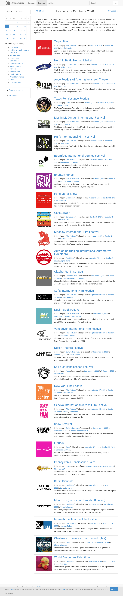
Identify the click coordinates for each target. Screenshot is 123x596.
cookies (12, 589)
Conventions (14, 58)
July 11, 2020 (90, 542)
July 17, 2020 (95, 523)
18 (28, 30)
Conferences (14, 61)
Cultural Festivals (16, 64)
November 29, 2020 (105, 103)
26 (7, 38)
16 (21, 30)
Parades (13, 69)
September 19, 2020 (91, 371)
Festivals (41, 3)
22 (17, 34)
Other (68, 447)
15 (17, 30)
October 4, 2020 (96, 45)
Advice (51, 3)
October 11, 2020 (109, 198)
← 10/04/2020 (39, 11)
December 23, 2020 (61, 431)
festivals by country (16, 90)
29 (17, 38)
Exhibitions (14, 47)
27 (10, 38)
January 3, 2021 (103, 542)
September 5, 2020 (91, 466)
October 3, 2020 (99, 84)
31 (25, 38)
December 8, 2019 (95, 561)
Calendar (31, 3)
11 (28, 26)
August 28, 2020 (95, 504)
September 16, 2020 (97, 409)
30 (21, 38)
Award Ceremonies (17, 77)
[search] (115, 3)
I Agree (113, 589)
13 (10, 30)
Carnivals (13, 53)
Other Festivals (15, 82)
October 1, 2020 (99, 122)
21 (14, 34)
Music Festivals (15, 66)
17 (25, 30)
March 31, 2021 (110, 561)
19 (7, 34)
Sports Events (15, 72)
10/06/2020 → (112, 11)
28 (14, 38)
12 (7, 30)
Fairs (12, 80)
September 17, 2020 (97, 390)
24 (25, 34)
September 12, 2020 (92, 447)
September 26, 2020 (96, 258)
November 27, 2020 (61, 317)
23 (21, 34)
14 (14, 30)
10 (25, 26)
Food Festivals (15, 74)
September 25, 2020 (98, 276)
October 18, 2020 (107, 371)
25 (28, 34)
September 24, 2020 (97, 295)
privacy (62, 589)
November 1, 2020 (107, 466)
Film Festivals (15, 55)
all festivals (13, 95)
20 (10, 34)
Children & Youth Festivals (19, 50)
